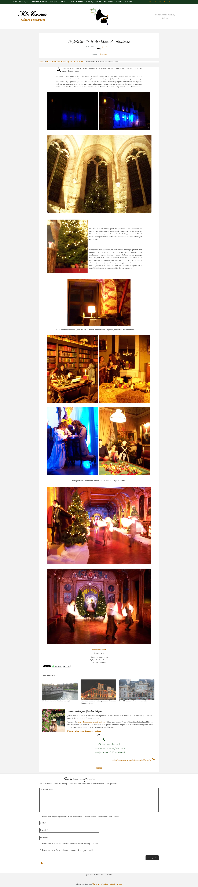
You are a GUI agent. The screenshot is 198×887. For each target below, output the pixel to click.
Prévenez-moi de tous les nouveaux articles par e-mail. (67, 850)
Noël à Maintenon (99, 650)
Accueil (99, 768)
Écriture (119, 2)
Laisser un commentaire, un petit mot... (131, 760)
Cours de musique (20, 2)
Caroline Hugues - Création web (107, 884)
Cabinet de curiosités (39, 2)
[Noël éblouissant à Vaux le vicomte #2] (60, 689)
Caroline (102, 54)
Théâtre (70, 2)
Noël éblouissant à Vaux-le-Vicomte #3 (133, 701)
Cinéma (79, 2)
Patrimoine (108, 2)
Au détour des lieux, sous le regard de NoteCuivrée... (65, 62)
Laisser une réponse (104, 47)
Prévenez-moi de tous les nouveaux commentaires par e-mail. (71, 843)
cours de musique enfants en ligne (92, 722)
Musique (53, 2)
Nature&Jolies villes (93, 2)
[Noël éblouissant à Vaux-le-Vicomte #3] (136, 689)
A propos (128, 2)
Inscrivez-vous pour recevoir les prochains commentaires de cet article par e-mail (80, 816)
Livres (62, 2)
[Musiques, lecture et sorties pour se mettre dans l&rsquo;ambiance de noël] (98, 689)
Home (41, 62)
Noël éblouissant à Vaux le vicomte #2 (56, 701)
